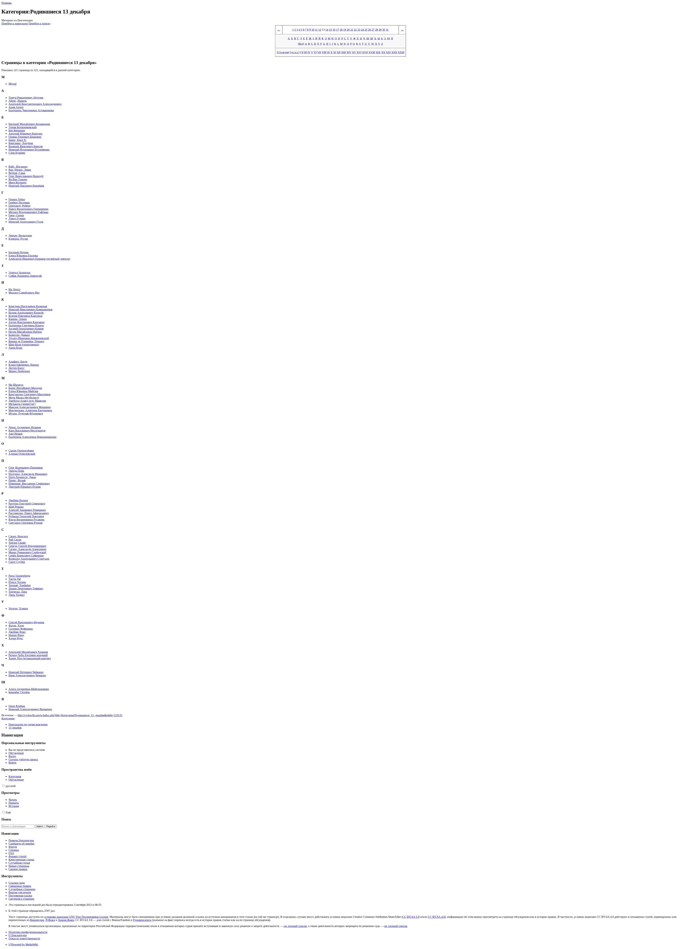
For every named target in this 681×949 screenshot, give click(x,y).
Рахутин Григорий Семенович (27, 503)
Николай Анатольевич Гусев (26, 221)
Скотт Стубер (17, 561)
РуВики (50, 920)
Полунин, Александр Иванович (28, 473)
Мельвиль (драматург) (22, 403)
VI (315, 52)
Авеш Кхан (15, 347)
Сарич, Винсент (18, 536)
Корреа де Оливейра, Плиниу (26, 341)
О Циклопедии (18, 935)
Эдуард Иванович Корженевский (29, 338)
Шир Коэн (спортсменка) (24, 344)
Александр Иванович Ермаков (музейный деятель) (39, 258)
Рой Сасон (15, 539)
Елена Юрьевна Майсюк (23, 391)
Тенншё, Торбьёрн (20, 585)
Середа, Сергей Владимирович (27, 545)
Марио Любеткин (19, 371)
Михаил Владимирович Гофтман (28, 212)
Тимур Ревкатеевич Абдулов (26, 97)
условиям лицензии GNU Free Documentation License (76, 916)
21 (351, 29)
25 (365, 29)
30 (383, 29)
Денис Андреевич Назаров (25, 427)
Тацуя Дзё (15, 578)
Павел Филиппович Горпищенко (28, 208)
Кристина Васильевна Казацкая (28, 306)
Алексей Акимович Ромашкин (27, 509)
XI (334, 52)
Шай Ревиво (16, 506)
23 (358, 29)
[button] (3, 786)
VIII (324, 52)
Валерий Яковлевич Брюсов (26, 146)
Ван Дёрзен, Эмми (20, 169)
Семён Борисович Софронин (26, 555)
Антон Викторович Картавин (27, 322)
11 (316, 29)
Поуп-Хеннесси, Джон (22, 477)
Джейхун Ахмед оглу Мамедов (27, 400)
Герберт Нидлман (19, 202)
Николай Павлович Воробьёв (26, 185)
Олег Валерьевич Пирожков (26, 467)
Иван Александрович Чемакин (27, 675)
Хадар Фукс (16, 638)
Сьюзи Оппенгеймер (21, 450)
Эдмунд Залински (19, 272)
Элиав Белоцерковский (23, 127)
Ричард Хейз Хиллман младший (28, 655)
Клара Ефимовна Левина (24, 364)
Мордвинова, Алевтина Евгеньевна (30, 410)
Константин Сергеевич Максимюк (30, 394)
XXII (394, 52)
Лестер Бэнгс (16, 367)
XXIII (401, 52)
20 (348, 29)
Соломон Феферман (21, 628)
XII (338, 52)
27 (373, 29)
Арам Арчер (16, 107)
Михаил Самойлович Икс (24, 292)
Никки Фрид (16, 635)
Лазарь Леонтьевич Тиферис (26, 588)
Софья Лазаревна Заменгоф (25, 275)
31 (387, 29)
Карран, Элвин (18, 319)
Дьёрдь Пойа (16, 470)
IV (309, 52)
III (305, 52)
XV (354, 52)
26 (369, 29)
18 (341, 29)
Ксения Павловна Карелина (25, 315)
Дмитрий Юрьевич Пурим (25, 486)
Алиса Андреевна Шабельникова (29, 689)
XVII (365, 52)
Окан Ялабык (17, 706)
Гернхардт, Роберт (20, 205)
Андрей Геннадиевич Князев (26, 328)
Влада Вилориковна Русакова (26, 519)
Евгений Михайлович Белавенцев (29, 124)
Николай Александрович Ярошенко (30, 709)
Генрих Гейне (17, 199)
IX (328, 52)
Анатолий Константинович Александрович (35, 103)
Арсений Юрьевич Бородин (25, 133)
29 (380, 29)
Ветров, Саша (17, 172)
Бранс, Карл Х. (18, 139)
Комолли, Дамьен (19, 334)
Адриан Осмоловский (22, 453)
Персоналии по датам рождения (28, 724)
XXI (388, 52)
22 (355, 29)
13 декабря (15, 727)
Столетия (283, 52)
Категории (7, 718)
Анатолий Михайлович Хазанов (28, 651)
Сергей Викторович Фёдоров (26, 622)
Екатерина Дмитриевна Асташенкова (31, 110)
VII (319, 52)
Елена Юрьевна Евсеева (23, 255)
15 (330, 29)
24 (362, 29)
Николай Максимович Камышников (30, 309)
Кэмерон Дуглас (18, 238)
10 (312, 29)
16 (334, 29)
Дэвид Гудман (17, 218)
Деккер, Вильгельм (20, 235)
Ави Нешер (16, 433)
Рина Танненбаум (19, 575)
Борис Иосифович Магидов (25, 387)
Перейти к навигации (14, 23)
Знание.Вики (66, 920)
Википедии (37, 920)
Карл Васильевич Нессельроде (27, 430)
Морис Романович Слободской (27, 552)
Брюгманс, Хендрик (21, 143)
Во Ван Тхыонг (18, 179)
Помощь (6, 2)
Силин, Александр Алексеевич (27, 549)
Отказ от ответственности (24, 938)
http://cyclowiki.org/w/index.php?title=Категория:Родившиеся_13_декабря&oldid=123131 (70, 715)
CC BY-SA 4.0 (436, 916)
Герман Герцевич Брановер (25, 136)
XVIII (372, 52)
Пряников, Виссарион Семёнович (29, 483)
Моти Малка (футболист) (24, 397)
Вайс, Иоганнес (18, 166)
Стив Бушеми (17, 152)
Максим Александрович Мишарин (30, 407)
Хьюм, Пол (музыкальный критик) (30, 658)
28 (376, 29)
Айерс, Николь (18, 100)
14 (326, 29)
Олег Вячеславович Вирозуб (26, 176)
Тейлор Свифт (17, 542)
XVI (359, 52)
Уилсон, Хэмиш (18, 608)
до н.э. (294, 52)
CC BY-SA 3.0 (410, 916)
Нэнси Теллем (17, 582)
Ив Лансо (14, 289)
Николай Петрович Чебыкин (26, 672)
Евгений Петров (19, 252)
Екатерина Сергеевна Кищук (26, 325)
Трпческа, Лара (18, 591)
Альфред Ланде (18, 361)
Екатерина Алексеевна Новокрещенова (32, 436)
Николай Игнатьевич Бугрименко (29, 149)
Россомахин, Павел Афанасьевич (29, 513)
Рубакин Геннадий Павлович (26, 516)
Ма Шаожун (16, 384)
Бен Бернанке (17, 130)
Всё (301, 43)
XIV (349, 52)
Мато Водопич (17, 182)
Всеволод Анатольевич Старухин (29, 558)
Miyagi (12, 83)
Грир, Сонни (16, 215)
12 (319, 29)
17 (337, 29)
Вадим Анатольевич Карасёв (26, 312)
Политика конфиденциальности (28, 932)
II (302, 52)
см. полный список (295, 926)
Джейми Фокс (17, 631)
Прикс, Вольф (17, 480)
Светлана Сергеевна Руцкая (25, 522)
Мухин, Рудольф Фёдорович (26, 413)
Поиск (6, 819)
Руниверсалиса (142, 920)
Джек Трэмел (16, 594)
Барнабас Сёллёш (19, 692)
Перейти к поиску (40, 23)
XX (383, 52)
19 (344, 29)
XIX (378, 52)
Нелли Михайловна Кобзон (25, 331)
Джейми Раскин (18, 500)
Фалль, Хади (16, 625)
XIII (343, 52)
